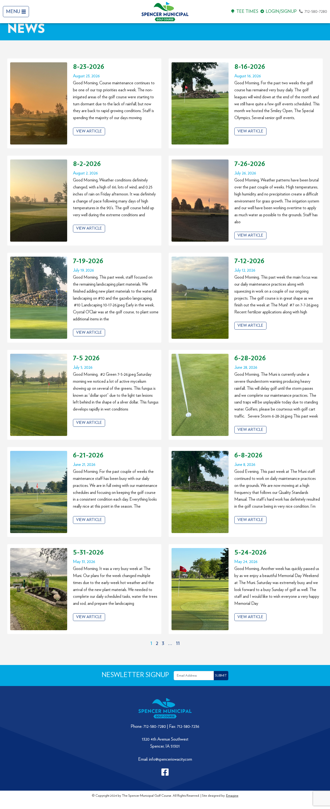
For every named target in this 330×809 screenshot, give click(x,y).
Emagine (232, 795)
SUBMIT (221, 675)
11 (178, 643)
